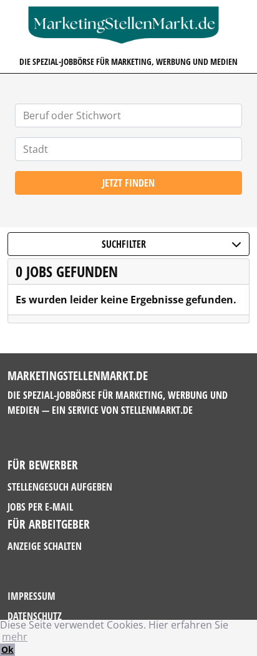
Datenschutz (34, 616)
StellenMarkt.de (157, 410)
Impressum (31, 596)
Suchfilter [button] (124, 244)
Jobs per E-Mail (40, 507)
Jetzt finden (128, 183)
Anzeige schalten (44, 546)
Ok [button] (7, 649)
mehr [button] (14, 637)
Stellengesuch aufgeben (59, 487)
